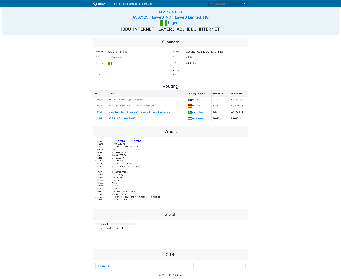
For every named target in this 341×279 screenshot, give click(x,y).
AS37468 (98, 100)
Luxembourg (197, 118)
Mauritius (196, 106)
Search (245, 3)
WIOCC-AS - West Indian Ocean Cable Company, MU (132, 106)
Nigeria (174, 22)
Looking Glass (146, 3)
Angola (195, 100)
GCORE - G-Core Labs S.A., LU (122, 118)
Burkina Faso (197, 112)
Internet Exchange (128, 3)
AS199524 (98, 118)
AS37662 (98, 106)
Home (114, 3)
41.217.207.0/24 (171, 12)
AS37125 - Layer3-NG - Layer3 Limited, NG (170, 17)
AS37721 (98, 112)
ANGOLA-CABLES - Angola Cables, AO (126, 100)
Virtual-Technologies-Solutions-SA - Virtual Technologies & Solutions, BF (140, 112)
